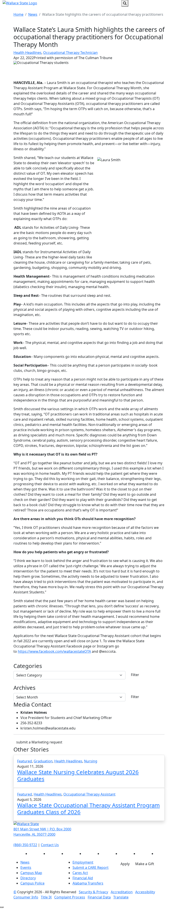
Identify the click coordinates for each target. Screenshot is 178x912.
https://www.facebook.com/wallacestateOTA (54, 651)
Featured (24, 761)
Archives (24, 688)
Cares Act (80, 872)
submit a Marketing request (39, 742)
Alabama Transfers (88, 883)
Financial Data (99, 897)
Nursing (90, 761)
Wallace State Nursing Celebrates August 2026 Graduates (78, 775)
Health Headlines (27, 52)
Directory (28, 878)
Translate (121, 897)
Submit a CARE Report (91, 867)
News (32, 14)
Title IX (46, 897)
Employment (83, 862)
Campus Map (31, 872)
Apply (125, 863)
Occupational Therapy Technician (70, 52)
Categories (27, 666)
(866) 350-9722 (25, 844)
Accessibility (145, 892)
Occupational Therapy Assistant (89, 794)
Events (25, 867)
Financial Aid (83, 878)
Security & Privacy (93, 892)
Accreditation (122, 892)
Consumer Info (25, 897)
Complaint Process (69, 897)
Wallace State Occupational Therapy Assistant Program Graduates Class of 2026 (88, 808)
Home (18, 14)
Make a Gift (144, 863)
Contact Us (50, 844)
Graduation (43, 761)
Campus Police (32, 883)
